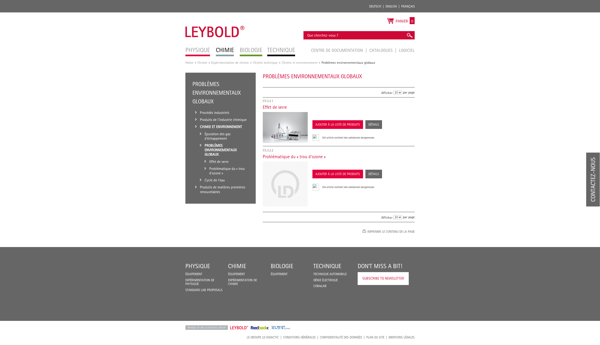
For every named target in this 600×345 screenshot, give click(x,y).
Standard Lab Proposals (203, 290)
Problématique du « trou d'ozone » (294, 156)
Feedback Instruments (260, 327)
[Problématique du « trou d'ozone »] (285, 183)
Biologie (282, 266)
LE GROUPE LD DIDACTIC (263, 337)
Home (189, 62)
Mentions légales (402, 337)
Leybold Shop (239, 327)
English (391, 6)
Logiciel (407, 50)
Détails (373, 124)
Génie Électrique (325, 280)
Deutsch (375, 6)
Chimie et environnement (300, 62)
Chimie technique (265, 62)
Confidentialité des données (341, 337)
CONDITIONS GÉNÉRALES (299, 337)
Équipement (193, 274)
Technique (327, 266)
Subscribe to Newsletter (383, 278)
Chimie (202, 62)
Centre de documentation (337, 50)
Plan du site (375, 337)
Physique (197, 266)
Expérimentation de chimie (230, 62)
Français (408, 6)
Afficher (387, 93)
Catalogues (381, 50)
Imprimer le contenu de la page (391, 231)
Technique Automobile (330, 274)
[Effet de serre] (285, 127)
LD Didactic (206, 327)
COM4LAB (319, 286)
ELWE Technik (280, 327)
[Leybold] (215, 15)
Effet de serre (275, 107)
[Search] (409, 35)
